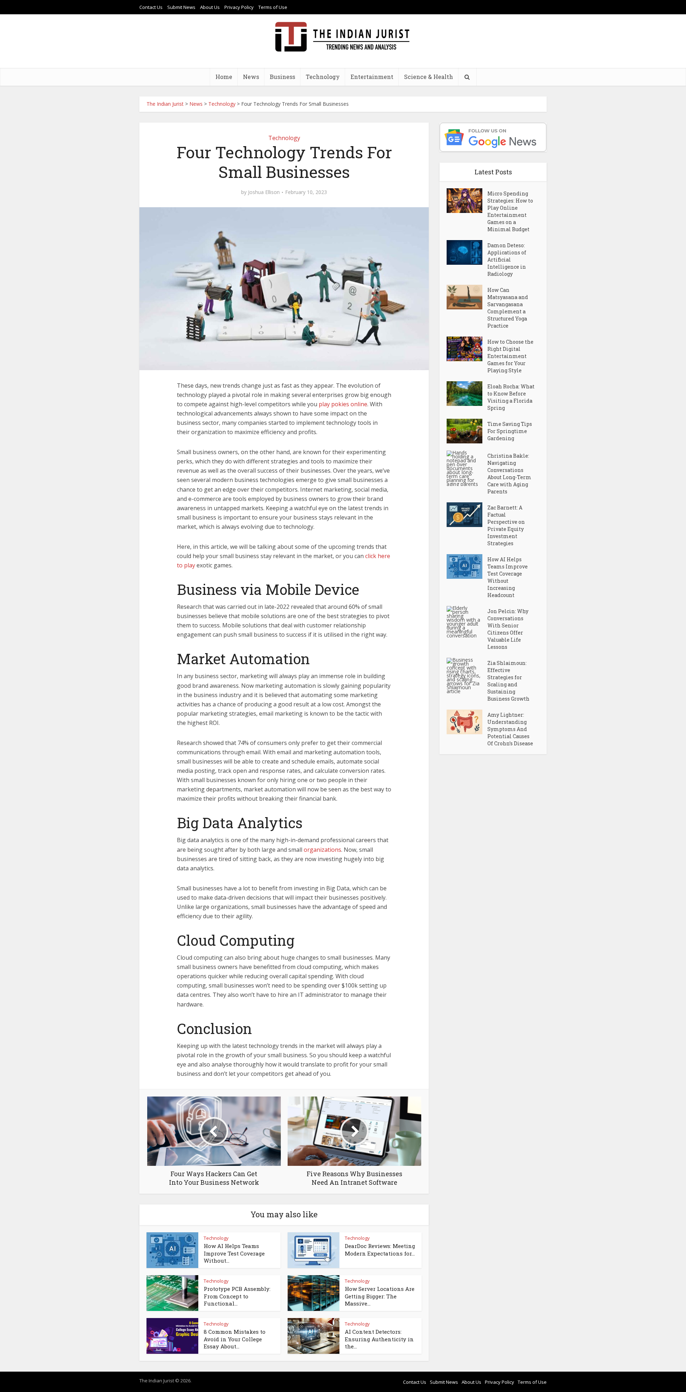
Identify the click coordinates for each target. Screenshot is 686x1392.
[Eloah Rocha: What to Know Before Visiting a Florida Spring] (467, 393)
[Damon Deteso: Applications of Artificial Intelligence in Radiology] (467, 252)
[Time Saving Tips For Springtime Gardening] (467, 431)
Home (223, 76)
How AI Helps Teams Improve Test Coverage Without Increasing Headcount (507, 577)
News (251, 76)
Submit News (181, 7)
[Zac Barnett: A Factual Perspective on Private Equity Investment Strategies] (467, 514)
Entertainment (372, 76)
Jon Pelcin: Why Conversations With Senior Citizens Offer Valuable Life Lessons (507, 629)
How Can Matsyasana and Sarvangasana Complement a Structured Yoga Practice (507, 308)
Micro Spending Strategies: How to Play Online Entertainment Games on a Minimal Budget (510, 211)
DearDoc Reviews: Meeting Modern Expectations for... (380, 1249)
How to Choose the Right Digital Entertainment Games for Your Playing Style (510, 356)
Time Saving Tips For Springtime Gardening (509, 431)
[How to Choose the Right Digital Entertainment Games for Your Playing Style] (467, 349)
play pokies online (343, 404)
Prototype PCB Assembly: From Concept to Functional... (237, 1296)
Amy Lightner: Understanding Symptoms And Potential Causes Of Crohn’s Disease (510, 729)
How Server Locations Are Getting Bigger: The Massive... (379, 1296)
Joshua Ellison (264, 192)
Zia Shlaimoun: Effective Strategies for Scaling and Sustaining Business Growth (508, 681)
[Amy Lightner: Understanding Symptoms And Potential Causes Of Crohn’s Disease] (467, 722)
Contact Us (151, 7)
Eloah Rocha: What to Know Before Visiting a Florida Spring (511, 397)
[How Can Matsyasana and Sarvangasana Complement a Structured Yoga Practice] (467, 297)
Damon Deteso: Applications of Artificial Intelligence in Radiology (506, 259)
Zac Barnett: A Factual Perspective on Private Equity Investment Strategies (506, 525)
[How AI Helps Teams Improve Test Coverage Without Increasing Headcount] (467, 566)
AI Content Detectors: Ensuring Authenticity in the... (379, 1339)
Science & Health (428, 76)
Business (282, 76)
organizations (322, 850)
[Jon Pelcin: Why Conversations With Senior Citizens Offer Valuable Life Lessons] (467, 621)
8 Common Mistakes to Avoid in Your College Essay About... (234, 1339)
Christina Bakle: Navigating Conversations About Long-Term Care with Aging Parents (509, 473)
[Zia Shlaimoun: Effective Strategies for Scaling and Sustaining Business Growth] (467, 675)
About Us (210, 7)
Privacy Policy (239, 7)
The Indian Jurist (165, 103)
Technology (323, 76)
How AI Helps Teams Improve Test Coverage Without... (234, 1253)
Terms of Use (272, 7)
